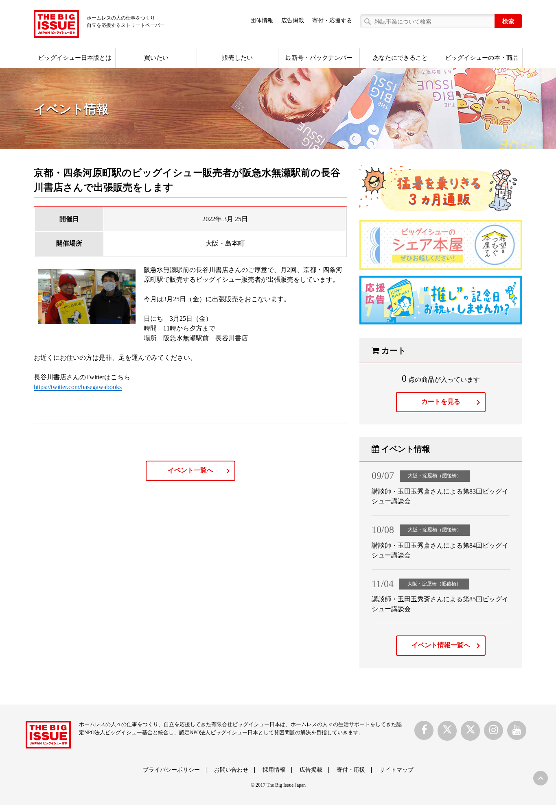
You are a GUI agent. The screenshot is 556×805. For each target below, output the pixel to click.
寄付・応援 (351, 770)
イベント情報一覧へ (441, 645)
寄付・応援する (332, 20)
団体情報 (261, 20)
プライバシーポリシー (171, 770)
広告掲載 (292, 20)
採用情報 (274, 770)
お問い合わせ (231, 770)
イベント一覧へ (190, 470)
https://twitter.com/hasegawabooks (78, 386)
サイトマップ (396, 770)
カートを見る (440, 401)
